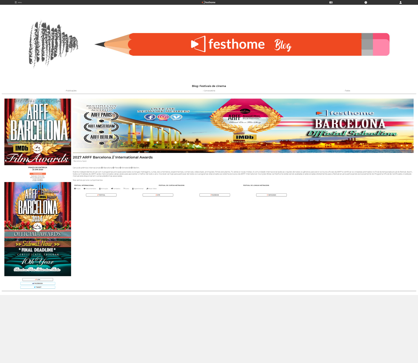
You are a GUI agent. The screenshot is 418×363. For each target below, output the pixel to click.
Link (38, 279)
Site (158, 195)
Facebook (38, 283)
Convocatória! (37, 174)
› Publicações (71, 91)
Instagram (272, 195)
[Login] (400, 2)
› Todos (347, 91)
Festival (102, 195)
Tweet (38, 287)
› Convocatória (209, 91)
